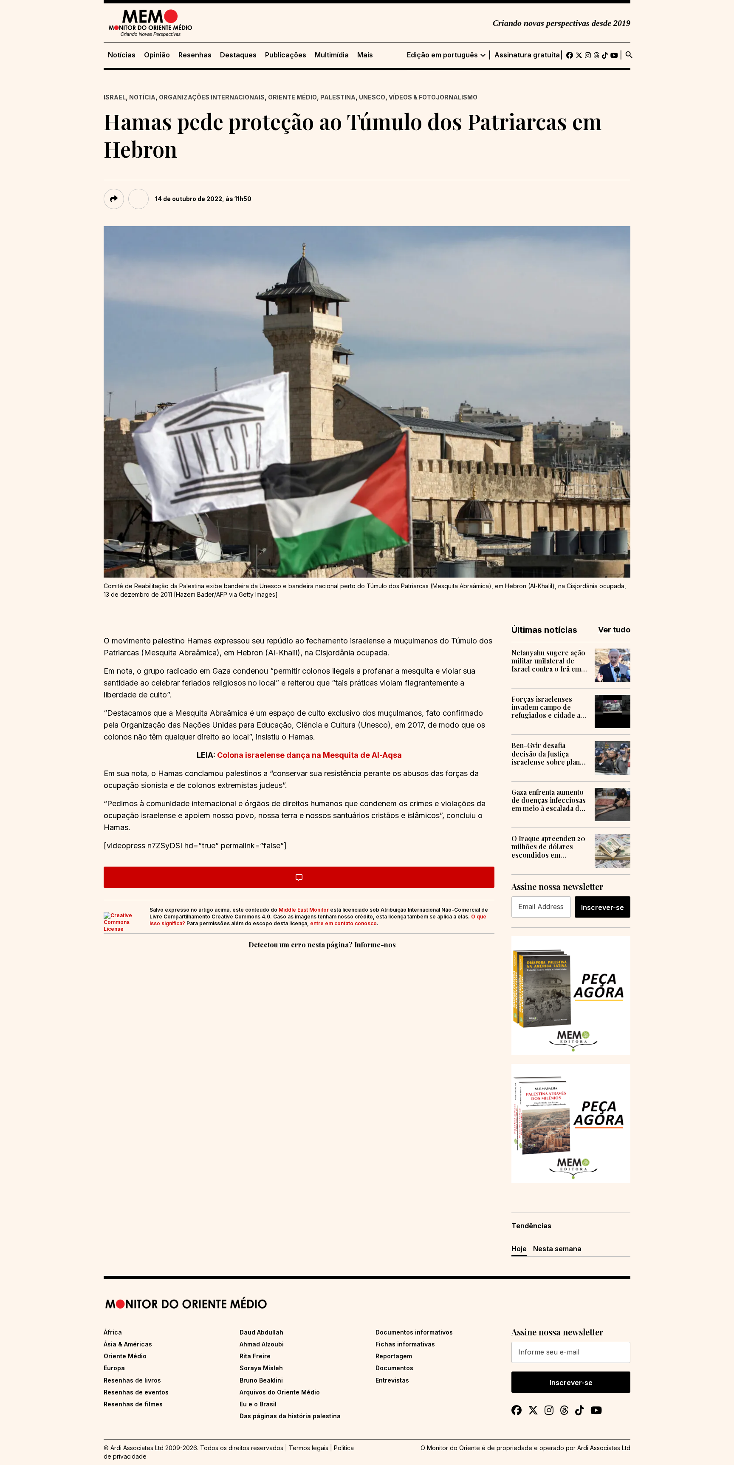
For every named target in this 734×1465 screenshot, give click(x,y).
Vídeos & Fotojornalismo (433, 97)
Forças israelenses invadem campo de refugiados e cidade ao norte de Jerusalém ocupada (547, 707)
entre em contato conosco (343, 923)
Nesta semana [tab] (557, 1248)
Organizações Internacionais (212, 97)
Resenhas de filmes (133, 1404)
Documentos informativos (414, 1332)
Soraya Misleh (261, 1367)
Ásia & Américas (128, 1344)
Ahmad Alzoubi (262, 1344)
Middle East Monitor (304, 910)
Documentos (394, 1367)
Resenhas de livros (132, 1380)
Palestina (338, 97)
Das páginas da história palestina (290, 1416)
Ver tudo (614, 629)
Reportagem (393, 1356)
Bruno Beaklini (261, 1380)
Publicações (285, 55)
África (113, 1332)
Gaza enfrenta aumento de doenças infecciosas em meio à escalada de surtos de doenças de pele (548, 800)
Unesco (372, 97)
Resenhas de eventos (136, 1392)
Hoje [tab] (519, 1248)
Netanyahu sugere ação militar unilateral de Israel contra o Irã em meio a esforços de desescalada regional (548, 661)
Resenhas (195, 55)
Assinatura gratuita (527, 55)
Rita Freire (255, 1356)
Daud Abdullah (261, 1332)
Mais (365, 55)
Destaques (238, 55)
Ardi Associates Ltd (603, 1447)
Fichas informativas (405, 1344)
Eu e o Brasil (258, 1404)
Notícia (142, 97)
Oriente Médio (292, 97)
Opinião (157, 55)
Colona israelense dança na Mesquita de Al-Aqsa (309, 755)
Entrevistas (392, 1380)
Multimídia (332, 55)
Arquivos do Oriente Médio (280, 1392)
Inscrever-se (602, 907)
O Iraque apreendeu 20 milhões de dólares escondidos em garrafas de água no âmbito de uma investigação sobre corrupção (548, 846)
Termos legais (308, 1447)
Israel (115, 97)
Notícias (122, 55)
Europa (114, 1367)
